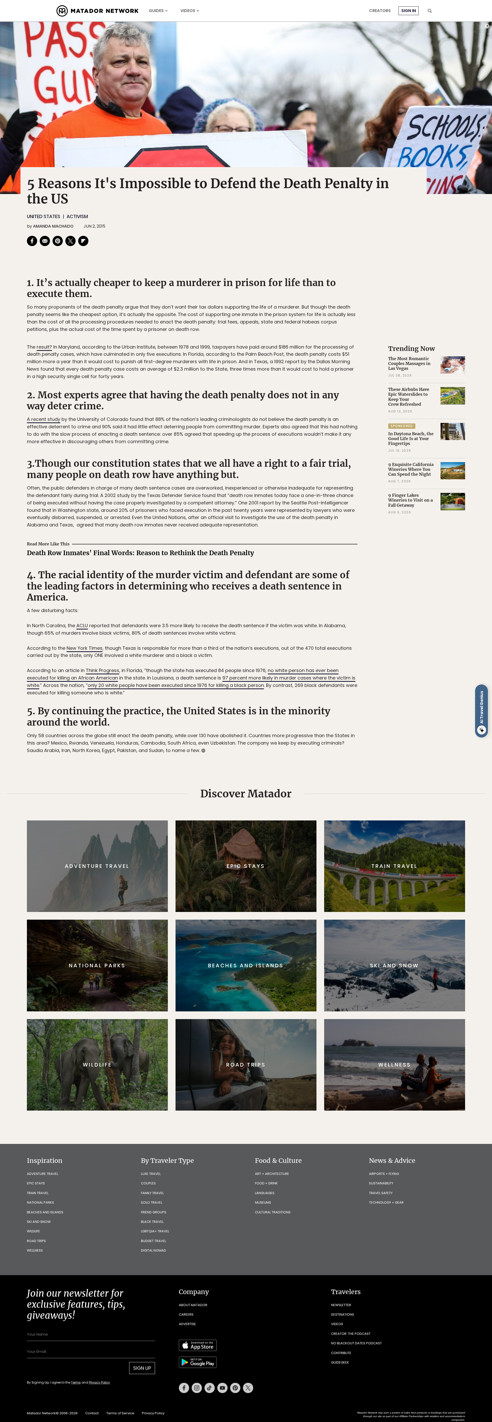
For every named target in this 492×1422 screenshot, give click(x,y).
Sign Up (297, 733)
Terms (253, 745)
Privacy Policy (276, 745)
